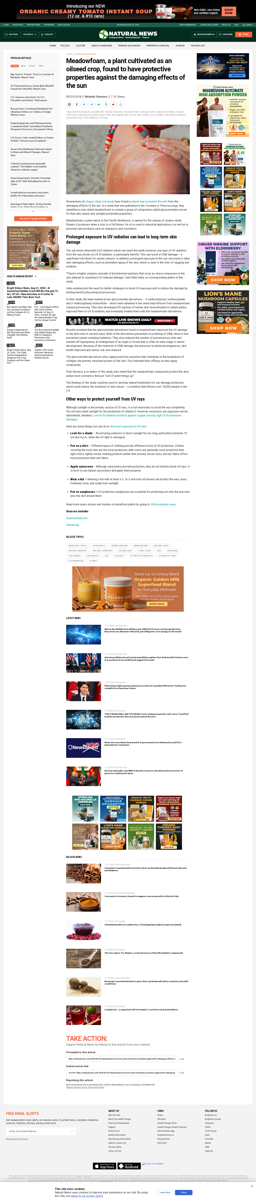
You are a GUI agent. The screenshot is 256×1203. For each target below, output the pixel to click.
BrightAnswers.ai (188, 25)
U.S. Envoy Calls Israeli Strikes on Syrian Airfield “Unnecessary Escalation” (32, 139)
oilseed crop (85, 114)
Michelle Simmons (96, 96)
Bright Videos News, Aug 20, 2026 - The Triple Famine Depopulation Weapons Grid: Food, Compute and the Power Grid (19, 356)
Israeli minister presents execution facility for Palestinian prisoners (30, 194)
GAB (207, 1147)
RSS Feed (161, 1143)
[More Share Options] (121, 104)
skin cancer (130, 114)
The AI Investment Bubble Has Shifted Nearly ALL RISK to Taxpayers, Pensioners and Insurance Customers (46, 335)
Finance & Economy (129, 45)
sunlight (159, 114)
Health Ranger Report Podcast (172, 1127)
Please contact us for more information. (85, 1087)
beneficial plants (82, 111)
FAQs (236, 25)
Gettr (207, 1135)
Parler (208, 1127)
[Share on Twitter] (84, 104)
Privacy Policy (115, 1147)
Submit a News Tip (117, 1143)
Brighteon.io (211, 1115)
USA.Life (209, 1151)
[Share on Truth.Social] (106, 104)
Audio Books (64, 25)
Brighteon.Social (213, 1119)
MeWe (208, 1143)
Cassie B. (122, 682)
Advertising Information (119, 1139)
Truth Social (210, 1131)
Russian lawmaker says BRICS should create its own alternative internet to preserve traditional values (143, 772)
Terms (87, 1176)
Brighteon (18, 25)
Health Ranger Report (20, 276)
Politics (65, 45)
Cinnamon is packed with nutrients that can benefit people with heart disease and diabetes (145, 869)
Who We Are (114, 1115)
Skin (108, 114)
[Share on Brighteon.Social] (69, 104)
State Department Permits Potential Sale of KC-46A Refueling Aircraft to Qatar (30, 181)
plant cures (99, 114)
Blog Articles (163, 1139)
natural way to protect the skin (149, 201)
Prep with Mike (33, 25)
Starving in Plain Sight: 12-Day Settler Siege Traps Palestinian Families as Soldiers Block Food (31, 207)
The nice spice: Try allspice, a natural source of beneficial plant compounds (143, 953)
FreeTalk (209, 1139)
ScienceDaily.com (77, 518)
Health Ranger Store (167, 1123)
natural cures (148, 111)
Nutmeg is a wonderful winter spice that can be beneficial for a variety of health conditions (146, 982)
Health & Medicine (101, 45)
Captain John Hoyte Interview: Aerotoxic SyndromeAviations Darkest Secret (43, 354)
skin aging (117, 114)
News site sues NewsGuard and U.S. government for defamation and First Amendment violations (142, 743)
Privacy (79, 1176)
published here (106, 1180)
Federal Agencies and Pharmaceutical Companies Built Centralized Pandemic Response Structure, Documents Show (32, 126)
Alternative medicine (85, 54)
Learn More (165, 1192)
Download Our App (209, 25)
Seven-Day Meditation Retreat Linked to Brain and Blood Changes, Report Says (31, 152)
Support (111, 1127)
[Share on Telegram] (91, 104)
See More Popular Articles (33, 218)
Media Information (117, 1135)
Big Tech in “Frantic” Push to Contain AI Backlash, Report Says (32, 76)
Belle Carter (122, 626)
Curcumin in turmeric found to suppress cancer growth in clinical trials (141, 896)
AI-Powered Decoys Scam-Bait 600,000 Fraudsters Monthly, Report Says (32, 87)
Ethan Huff (122, 654)
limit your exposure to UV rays (128, 426)
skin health (143, 114)
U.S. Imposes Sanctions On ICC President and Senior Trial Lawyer (29, 98)
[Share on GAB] (99, 104)
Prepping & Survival (158, 45)
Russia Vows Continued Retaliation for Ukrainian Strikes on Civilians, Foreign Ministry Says (32, 111)
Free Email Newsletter (118, 1123)
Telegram (209, 1123)
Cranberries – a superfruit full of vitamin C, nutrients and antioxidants (141, 1009)
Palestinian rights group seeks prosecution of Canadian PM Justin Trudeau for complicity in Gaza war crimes (145, 687)
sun (152, 114)
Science (180, 45)
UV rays (104, 117)
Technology (198, 45)
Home (6, 25)
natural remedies (165, 111)
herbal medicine (114, 111)
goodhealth (98, 111)
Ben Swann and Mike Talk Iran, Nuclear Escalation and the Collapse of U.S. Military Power (19, 311)
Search (249, 25)
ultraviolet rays (74, 117)
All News (161, 1119)
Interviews (49, 25)
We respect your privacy (17, 1139)
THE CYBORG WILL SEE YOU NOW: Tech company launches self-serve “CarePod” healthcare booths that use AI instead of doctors (146, 715)
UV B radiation (91, 117)
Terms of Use (114, 1151)
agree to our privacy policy (87, 1196)
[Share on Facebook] (77, 104)
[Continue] (72, 1131)
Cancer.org (72, 525)
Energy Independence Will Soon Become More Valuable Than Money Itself (18, 334)
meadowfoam (132, 111)
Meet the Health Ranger (119, 1119)
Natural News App (165, 1131)
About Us (226, 25)
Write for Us (114, 1131)
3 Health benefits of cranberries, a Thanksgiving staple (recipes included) (142, 924)
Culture (80, 45)
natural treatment (103, 551)
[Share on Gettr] (113, 104)
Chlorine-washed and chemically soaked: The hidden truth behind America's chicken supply (28, 166)
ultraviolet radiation (175, 114)
